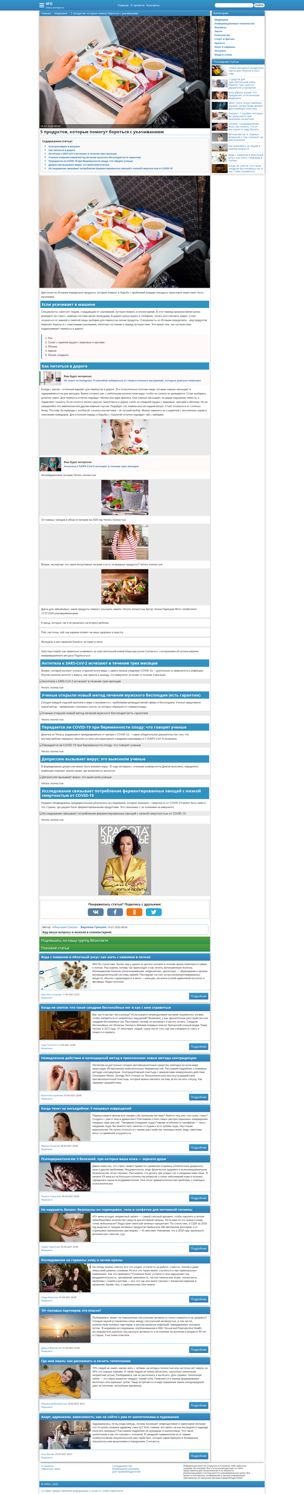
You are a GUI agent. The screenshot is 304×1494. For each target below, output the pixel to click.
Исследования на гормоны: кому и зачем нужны (82, 1260)
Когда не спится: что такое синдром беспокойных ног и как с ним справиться (106, 1007)
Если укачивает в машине (64, 146)
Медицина (46, 997)
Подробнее (199, 996)
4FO (49, 3)
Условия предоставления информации (64, 1490)
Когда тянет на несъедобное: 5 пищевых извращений (86, 1108)
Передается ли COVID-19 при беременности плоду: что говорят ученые (91, 161)
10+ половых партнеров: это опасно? (71, 1310)
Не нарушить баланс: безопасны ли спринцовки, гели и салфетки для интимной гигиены (116, 1209)
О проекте (137, 5)
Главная (123, 5)
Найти (259, 5)
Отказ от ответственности (107, 1490)
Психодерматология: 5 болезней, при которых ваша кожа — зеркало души (103, 1159)
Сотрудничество (122, 1466)
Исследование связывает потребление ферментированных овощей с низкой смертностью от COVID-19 (110, 168)
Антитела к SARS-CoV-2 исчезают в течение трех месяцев (83, 153)
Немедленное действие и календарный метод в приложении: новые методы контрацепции (119, 1058)
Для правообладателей (126, 1471)
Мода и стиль (223, 54)
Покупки (220, 50)
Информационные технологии (234, 23)
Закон (218, 31)
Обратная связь (51, 1468)
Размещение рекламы (125, 1468)
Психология (222, 35)
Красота (219, 43)
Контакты (153, 5)
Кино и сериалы (224, 47)
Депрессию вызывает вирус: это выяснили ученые (79, 164)
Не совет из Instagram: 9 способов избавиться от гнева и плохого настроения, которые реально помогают (132, 380)
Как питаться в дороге (62, 150)
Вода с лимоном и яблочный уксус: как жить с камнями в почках (95, 957)
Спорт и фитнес (224, 39)
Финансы (220, 27)
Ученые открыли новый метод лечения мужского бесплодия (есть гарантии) (95, 157)
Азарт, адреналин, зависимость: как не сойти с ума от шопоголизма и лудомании (110, 1417)
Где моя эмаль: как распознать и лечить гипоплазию (86, 1361)
